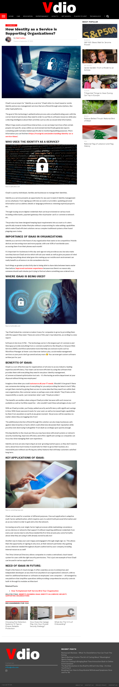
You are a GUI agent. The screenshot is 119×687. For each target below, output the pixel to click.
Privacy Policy (101, 685)
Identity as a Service (49, 594)
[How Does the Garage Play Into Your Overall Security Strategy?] (41, 619)
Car (18, 16)
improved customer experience (29, 268)
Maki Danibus (21, 38)
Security (63, 594)
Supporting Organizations (17, 596)
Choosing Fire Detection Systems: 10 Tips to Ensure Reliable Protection (15, 625)
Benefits (22, 594)
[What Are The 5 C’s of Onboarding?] (66, 619)
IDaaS (37, 594)
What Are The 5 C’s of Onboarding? (64, 623)
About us (79, 685)
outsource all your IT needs (41, 383)
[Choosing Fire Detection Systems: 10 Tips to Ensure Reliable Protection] (16, 619)
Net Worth (66, 16)
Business (31, 594)
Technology (95, 16)
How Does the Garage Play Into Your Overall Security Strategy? (39, 624)
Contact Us (89, 685)
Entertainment (42, 16)
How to (55, 16)
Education (28, 16)
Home (11, 16)
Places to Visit (80, 16)
